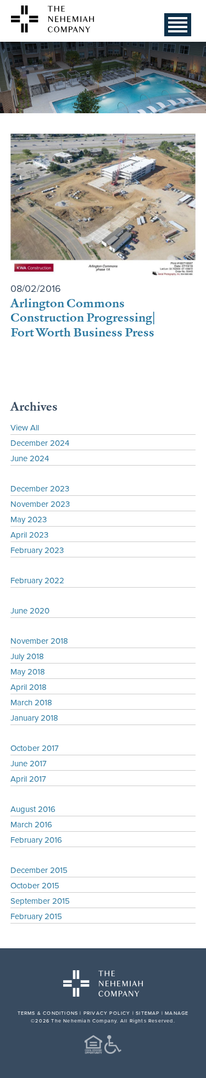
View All (24, 427)
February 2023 (37, 550)
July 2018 (27, 656)
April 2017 (28, 778)
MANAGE (176, 1012)
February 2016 (36, 839)
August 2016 (32, 809)
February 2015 (36, 916)
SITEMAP (147, 1012)
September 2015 (40, 900)
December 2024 (39, 443)
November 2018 (39, 640)
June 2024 (29, 458)
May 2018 (27, 671)
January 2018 (34, 717)
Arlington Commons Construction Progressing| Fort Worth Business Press (82, 317)
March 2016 (31, 824)
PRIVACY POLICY (107, 1012)
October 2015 (34, 885)
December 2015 (39, 870)
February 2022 (37, 580)
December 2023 (39, 488)
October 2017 (34, 748)
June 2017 (28, 763)
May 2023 (28, 519)
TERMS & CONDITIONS (48, 1012)
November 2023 (40, 504)
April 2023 (29, 534)
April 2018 (28, 687)
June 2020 (29, 610)
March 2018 (31, 702)
